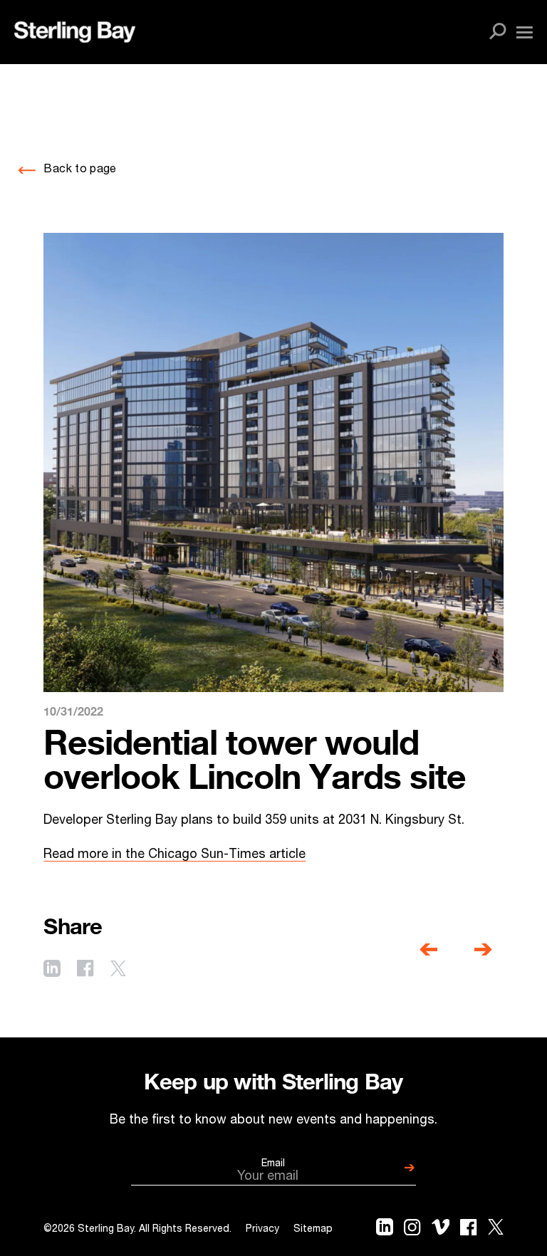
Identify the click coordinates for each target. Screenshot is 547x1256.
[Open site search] (497, 32)
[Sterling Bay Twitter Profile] (496, 1230)
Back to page (79, 170)
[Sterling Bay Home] (74, 32)
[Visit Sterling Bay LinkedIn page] (52, 970)
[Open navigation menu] (524, 32)
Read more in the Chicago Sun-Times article (174, 855)
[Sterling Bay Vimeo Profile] (441, 1230)
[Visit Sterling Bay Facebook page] (85, 970)
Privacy (262, 1230)
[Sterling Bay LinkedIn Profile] (384, 1230)
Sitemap (313, 1230)
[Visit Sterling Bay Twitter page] (118, 970)
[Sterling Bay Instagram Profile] (412, 1230)
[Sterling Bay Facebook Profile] (468, 1230)
